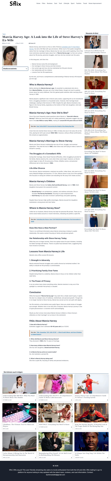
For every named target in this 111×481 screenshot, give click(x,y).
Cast (55, 3)
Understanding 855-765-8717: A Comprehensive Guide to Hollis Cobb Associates (55, 396)
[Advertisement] (55, 18)
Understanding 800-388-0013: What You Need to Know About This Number (19, 396)
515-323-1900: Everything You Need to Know (95, 210)
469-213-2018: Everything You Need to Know (95, 111)
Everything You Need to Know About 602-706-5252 (95, 230)
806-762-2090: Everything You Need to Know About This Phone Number (96, 72)
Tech (60, 3)
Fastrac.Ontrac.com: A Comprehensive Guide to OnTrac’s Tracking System (90, 396)
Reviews (49, 3)
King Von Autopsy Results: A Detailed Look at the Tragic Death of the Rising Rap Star (91, 425)
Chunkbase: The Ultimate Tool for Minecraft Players (18, 425)
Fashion (78, 3)
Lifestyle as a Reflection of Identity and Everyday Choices (95, 51)
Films (43, 3)
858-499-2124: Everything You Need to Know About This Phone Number (96, 132)
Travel (85, 3)
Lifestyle (66, 3)
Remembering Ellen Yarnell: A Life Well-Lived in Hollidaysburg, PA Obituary (55, 454)
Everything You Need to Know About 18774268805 (95, 152)
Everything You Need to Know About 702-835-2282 (95, 191)
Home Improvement (95, 3)
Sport (73, 3)
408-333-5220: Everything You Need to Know (95, 92)
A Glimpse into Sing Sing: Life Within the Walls (90, 454)
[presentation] (96, 42)
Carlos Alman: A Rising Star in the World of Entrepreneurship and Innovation (18, 454)
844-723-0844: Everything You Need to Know (95, 171)
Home (38, 3)
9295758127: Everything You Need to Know (54, 424)
